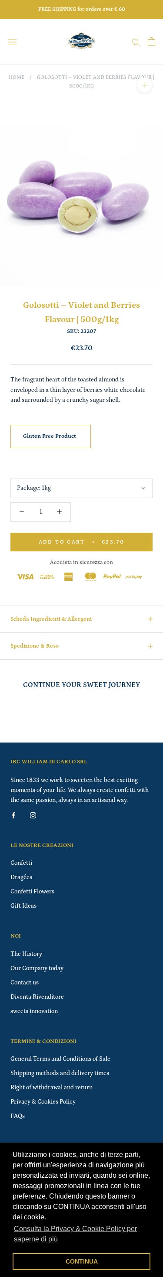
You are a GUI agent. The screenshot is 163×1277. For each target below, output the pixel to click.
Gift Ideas (23, 905)
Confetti (21, 863)
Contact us (24, 982)
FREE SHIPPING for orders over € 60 (81, 9)
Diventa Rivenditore (37, 997)
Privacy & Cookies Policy (43, 1101)
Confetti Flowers (32, 891)
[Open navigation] (12, 42)
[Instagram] (33, 815)
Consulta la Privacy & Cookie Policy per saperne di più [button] (75, 1234)
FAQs (17, 1116)
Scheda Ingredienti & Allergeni (51, 619)
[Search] (136, 42)
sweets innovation (34, 1011)
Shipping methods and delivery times (59, 1073)
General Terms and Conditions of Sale (60, 1058)
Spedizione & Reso (34, 646)
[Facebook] (13, 815)
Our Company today (36, 968)
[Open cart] (151, 41)
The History (26, 954)
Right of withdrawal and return (51, 1087)
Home (16, 77)
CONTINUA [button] (82, 1261)
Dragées (21, 877)
